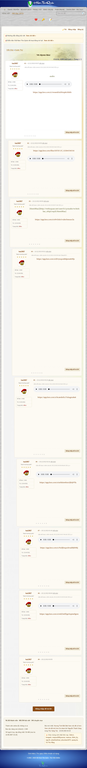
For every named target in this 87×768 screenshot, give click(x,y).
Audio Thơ (19, 50)
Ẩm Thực (79, 9)
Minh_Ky (75, 737)
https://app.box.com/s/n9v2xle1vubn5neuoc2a (54, 219)
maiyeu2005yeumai (58, 737)
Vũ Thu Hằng (50, 742)
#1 (25, 63)
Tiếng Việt (6, 13)
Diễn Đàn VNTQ (17, 13)
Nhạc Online (48, 9)
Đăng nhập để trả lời (72, 132)
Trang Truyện (13, 9)
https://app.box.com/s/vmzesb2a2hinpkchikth (52, 92)
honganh (48, 737)
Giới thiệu (31, 753)
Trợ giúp (40, 753)
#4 (32, 251)
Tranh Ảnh (70, 9)
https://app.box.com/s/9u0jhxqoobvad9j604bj (59, 548)
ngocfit (48, 740)
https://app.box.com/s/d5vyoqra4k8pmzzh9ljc (56, 259)
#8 (39, 593)
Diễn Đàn (10, 50)
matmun (68, 737)
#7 (39, 530)
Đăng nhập (72, 29)
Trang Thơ (37, 9)
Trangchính (4, 10)
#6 (36, 462)
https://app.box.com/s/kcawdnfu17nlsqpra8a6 (57, 397)
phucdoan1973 (66, 740)
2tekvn (71, 735)
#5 (34, 380)
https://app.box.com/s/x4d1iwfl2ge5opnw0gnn (59, 614)
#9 (39, 659)
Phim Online (60, 9)
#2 (28, 143)
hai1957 (15, 63)
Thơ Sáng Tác (53, 731)
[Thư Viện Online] (43, 4)
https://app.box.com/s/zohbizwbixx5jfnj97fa (58, 482)
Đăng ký (80, 29)
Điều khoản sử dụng (51, 753)
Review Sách (26, 9)
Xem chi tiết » (31, 36)
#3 (29, 201)
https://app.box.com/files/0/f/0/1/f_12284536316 (53, 150)
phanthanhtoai (55, 740)
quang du (75, 740)
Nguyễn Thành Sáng (74, 728)
